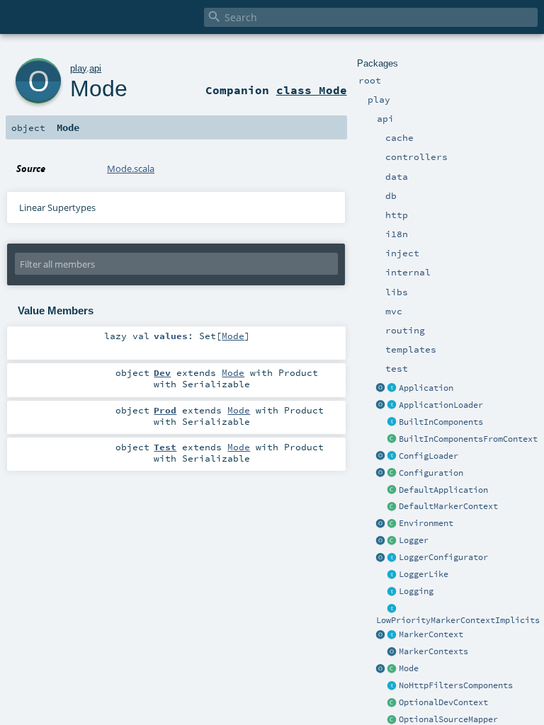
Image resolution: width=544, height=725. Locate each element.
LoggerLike (423, 574)
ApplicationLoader (441, 405)
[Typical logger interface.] (392, 575)
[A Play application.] (392, 388)
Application (426, 388)
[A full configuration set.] (392, 473)
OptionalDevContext (443, 702)
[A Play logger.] (392, 541)
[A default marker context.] (392, 507)
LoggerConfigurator (443, 557)
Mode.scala (130, 168)
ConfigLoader (428, 456)
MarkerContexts (433, 651)
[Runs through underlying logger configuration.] (392, 558)
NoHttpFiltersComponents (456, 685)
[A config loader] (392, 456)
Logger (414, 540)
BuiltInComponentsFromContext (468, 439)
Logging (416, 591)
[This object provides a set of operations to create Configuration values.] (381, 473)
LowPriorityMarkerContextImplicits (458, 620)
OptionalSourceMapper (448, 719)
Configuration (431, 473)
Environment (426, 523)
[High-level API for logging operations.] (381, 541)
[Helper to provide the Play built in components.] (392, 422)
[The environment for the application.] (392, 524)
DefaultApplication (443, 490)
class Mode (311, 90)
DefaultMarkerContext (448, 506)
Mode (409, 668)
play (78, 68)
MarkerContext (431, 634)
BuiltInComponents (441, 422)
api (95, 68)
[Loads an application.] (392, 405)
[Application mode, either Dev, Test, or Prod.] (392, 669)
